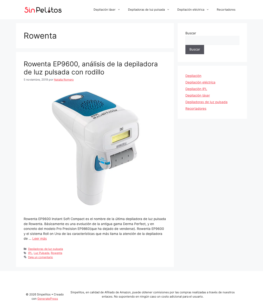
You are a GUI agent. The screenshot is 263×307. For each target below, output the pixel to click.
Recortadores (226, 9)
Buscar (190, 33)
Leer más (39, 238)
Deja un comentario (40, 257)
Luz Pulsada (41, 253)
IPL (30, 253)
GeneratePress (47, 298)
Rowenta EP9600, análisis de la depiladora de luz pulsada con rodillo (91, 68)
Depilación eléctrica (190, 9)
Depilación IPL (196, 89)
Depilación (193, 76)
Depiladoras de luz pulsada (146, 9)
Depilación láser (105, 9)
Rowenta (56, 253)
